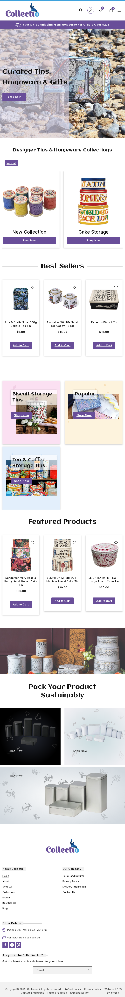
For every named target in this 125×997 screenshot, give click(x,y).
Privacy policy (92, 989)
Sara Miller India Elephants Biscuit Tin (104, 324)
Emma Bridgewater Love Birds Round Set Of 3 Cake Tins (62, 581)
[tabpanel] (20, 318)
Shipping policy (79, 992)
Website (109, 989)
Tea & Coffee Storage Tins (28, 462)
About (5, 881)
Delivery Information (74, 886)
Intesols (115, 992)
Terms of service (57, 992)
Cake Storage (93, 232)
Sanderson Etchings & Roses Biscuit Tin (21, 324)
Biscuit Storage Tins (32, 397)
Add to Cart (21, 345)
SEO (119, 989)
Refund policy (73, 989)
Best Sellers (9, 903)
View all (11, 163)
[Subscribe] (88, 970)
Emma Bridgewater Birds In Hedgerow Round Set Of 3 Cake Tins (20, 581)
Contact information (32, 992)
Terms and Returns (73, 876)
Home (5, 876)
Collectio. (32, 989)
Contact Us (68, 892)
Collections (8, 892)
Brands (6, 897)
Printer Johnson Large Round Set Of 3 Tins (104, 579)
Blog (5, 908)
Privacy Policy (70, 881)
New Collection (29, 232)
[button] (111, 10)
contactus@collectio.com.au (23, 937)
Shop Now (14, 96)
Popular (85, 394)
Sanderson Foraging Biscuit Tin (62, 324)
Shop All (7, 886)
